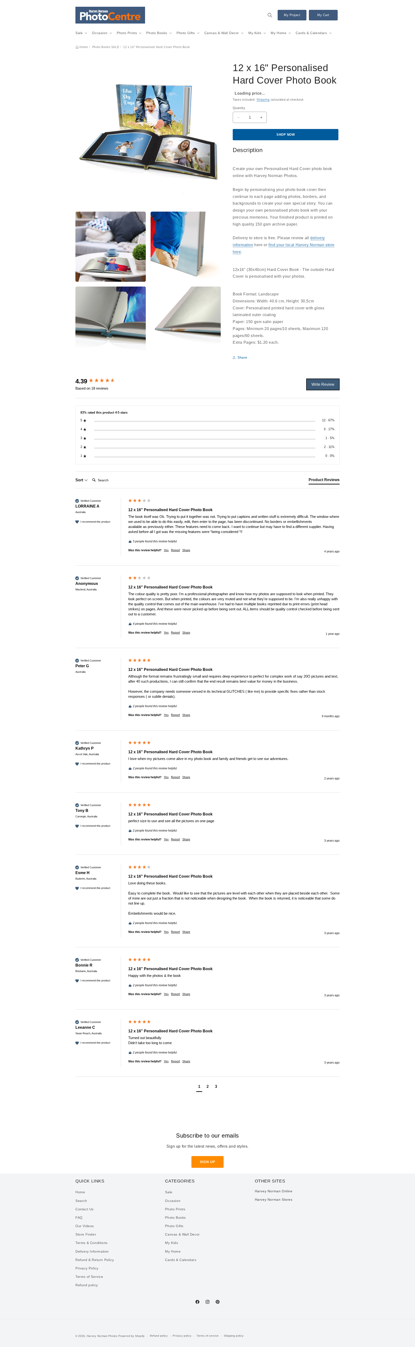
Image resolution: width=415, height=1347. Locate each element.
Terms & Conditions (91, 1243)
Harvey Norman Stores (274, 1199)
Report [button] (175, 550)
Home (83, 47)
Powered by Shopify (131, 1336)
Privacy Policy (86, 1268)
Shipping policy (234, 1335)
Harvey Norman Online (274, 1191)
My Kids (254, 33)
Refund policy (86, 1285)
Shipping (263, 99)
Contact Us (84, 1209)
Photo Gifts (186, 33)
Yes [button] (166, 550)
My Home (278, 33)
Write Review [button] (322, 384)
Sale (79, 33)
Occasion (99, 33)
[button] (270, 15)
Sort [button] (79, 480)
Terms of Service (89, 1277)
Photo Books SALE (105, 47)
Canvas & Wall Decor (221, 33)
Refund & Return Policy (94, 1260)
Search (81, 1201)
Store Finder (85, 1234)
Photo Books (156, 33)
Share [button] (242, 357)
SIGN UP (207, 1162)
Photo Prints (127, 33)
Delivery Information (92, 1251)
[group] (100, 381)
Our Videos (84, 1226)
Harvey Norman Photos (102, 1336)
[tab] (324, 480)
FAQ (79, 1217)
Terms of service (207, 1335)
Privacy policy (182, 1335)
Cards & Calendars (311, 33)
